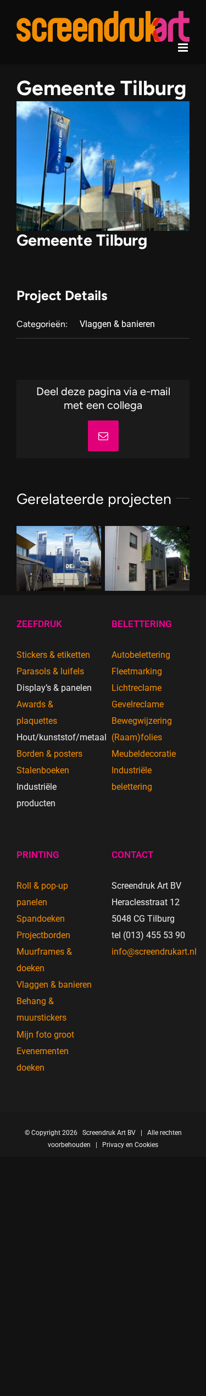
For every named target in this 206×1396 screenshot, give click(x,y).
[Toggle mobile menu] (184, 47)
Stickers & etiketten (53, 655)
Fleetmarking (137, 671)
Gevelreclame (138, 704)
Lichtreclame (137, 688)
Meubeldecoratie (144, 754)
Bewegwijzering (142, 721)
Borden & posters (49, 754)
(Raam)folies (137, 737)
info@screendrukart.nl (154, 951)
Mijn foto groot (45, 1034)
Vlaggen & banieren (117, 324)
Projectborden (43, 935)
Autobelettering (141, 655)
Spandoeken (40, 918)
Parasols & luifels (50, 671)
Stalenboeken (42, 770)
